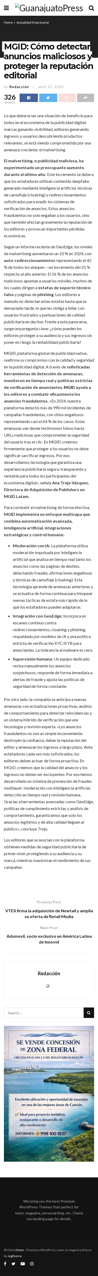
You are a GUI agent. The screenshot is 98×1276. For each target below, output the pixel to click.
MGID (10, 353)
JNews (19, 1250)
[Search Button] (89, 1012)
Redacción (19, 87)
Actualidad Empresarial (32, 22)
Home (8, 22)
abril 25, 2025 (51, 87)
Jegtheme (15, 1256)
